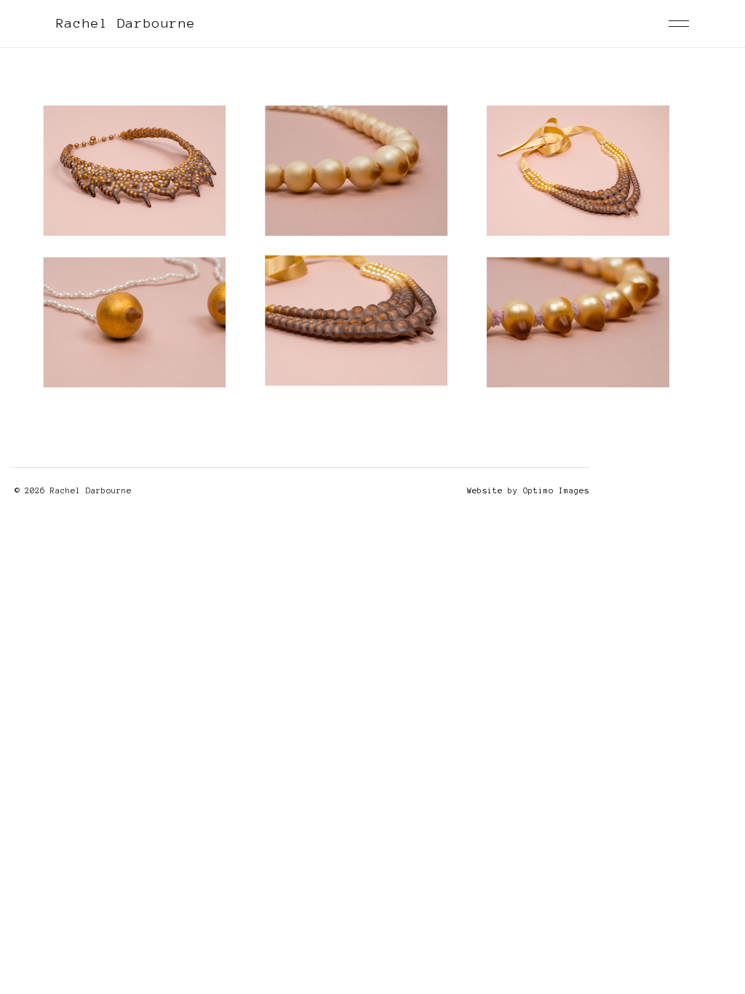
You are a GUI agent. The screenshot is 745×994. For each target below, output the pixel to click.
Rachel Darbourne (126, 23)
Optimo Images (556, 490)
